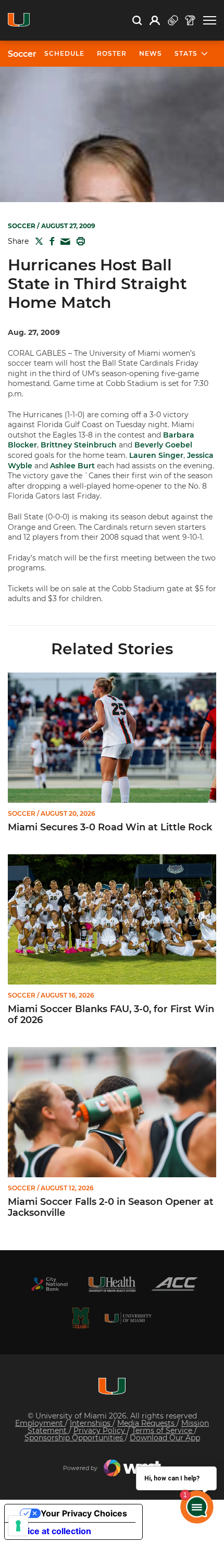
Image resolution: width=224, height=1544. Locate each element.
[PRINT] (78, 241)
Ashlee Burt (72, 465)
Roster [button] (112, 53)
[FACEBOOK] (49, 241)
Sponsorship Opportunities (74, 1437)
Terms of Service (163, 1430)
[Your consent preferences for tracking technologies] (18, 1526)
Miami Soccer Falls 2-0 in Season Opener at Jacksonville (111, 1208)
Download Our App (165, 1437)
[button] (209, 20)
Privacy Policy (100, 1430)
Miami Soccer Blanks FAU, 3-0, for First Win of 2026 (111, 1015)
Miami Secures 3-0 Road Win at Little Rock (110, 827)
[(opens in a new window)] (49, 1284)
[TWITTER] (37, 241)
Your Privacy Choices (84, 1513)
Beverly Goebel (163, 445)
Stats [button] (186, 53)
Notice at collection (52, 1531)
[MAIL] (63, 242)
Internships (91, 1423)
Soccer (22, 54)
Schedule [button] (64, 53)
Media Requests (147, 1423)
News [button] (150, 53)
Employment (40, 1423)
